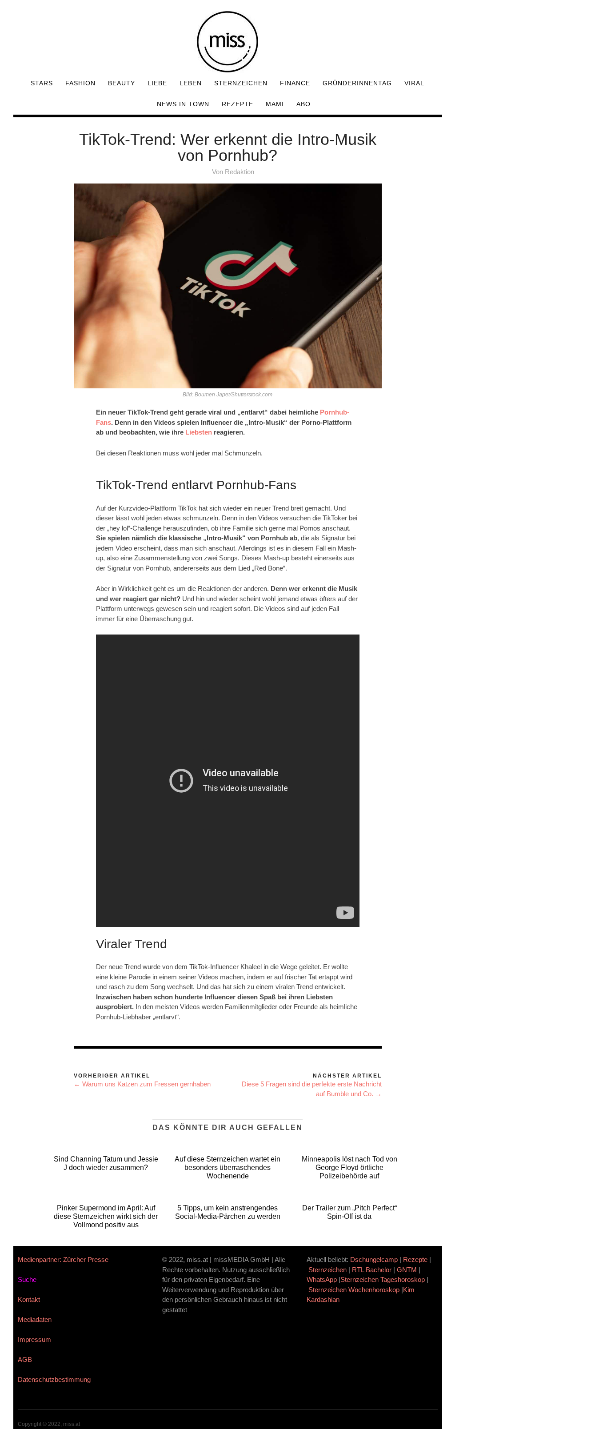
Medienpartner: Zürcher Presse (63, 1259)
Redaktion (239, 172)
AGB (25, 1359)
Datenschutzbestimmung (54, 1379)
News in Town (183, 104)
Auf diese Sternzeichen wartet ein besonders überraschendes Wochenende (227, 1167)
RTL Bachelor (371, 1269)
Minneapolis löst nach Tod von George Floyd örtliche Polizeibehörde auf (349, 1167)
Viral (414, 83)
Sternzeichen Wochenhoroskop (353, 1289)
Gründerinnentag (357, 83)
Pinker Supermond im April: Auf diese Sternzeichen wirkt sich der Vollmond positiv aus (106, 1216)
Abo (303, 104)
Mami (275, 104)
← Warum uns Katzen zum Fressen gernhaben (142, 1084)
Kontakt (29, 1299)
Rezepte (237, 104)
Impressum (34, 1339)
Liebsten (198, 432)
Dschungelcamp (374, 1259)
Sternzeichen (241, 83)
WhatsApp (322, 1279)
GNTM (407, 1269)
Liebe (157, 83)
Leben (191, 83)
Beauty (121, 83)
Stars (42, 83)
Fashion (80, 83)
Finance (295, 83)
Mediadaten (35, 1319)
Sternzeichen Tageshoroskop (382, 1279)
